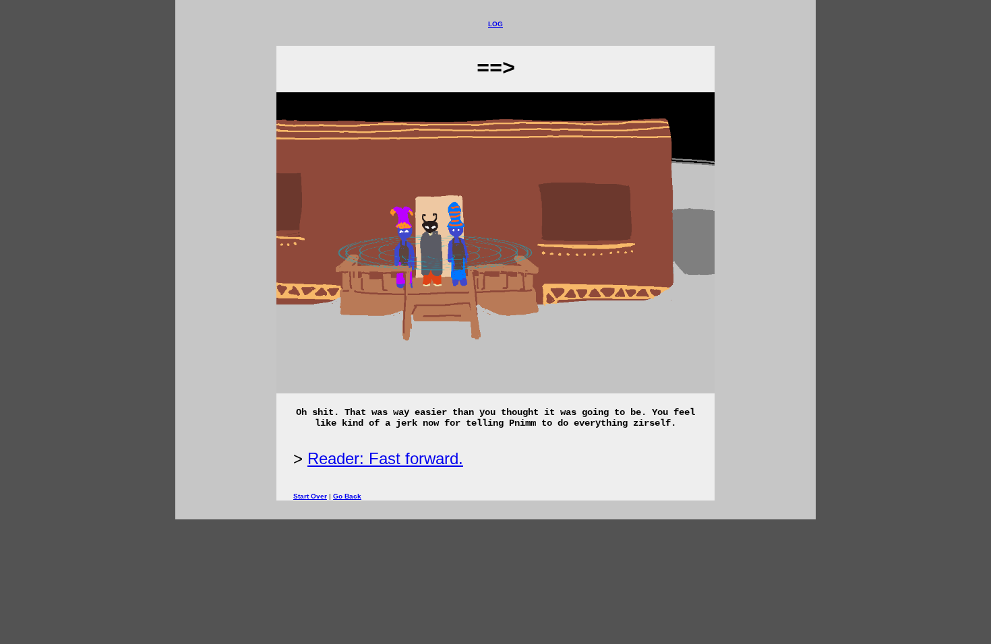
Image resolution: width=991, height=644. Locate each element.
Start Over (310, 496)
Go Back (347, 496)
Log (495, 24)
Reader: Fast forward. (385, 458)
